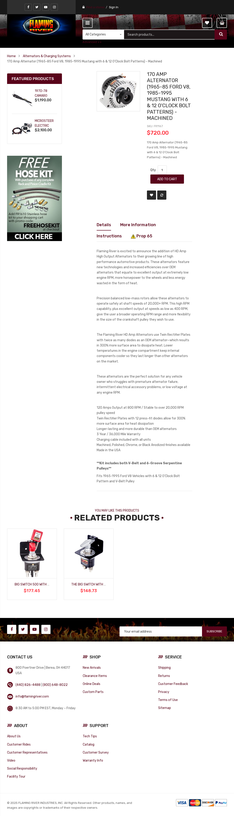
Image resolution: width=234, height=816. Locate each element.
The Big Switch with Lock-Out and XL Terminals (109, 584)
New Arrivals (92, 667)
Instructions (109, 236)
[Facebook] (28, 7)
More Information (138, 224)
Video (11, 760)
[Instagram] (54, 7)
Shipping (164, 667)
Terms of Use (168, 700)
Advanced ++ (92, 42)
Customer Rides (19, 744)
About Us (14, 736)
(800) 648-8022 (55, 685)
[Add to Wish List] (151, 195)
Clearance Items (95, 676)
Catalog (88, 744)
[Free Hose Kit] (34, 198)
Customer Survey (96, 752)
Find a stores (95, 7)
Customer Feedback (173, 684)
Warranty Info (93, 760)
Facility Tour (16, 776)
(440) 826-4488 (28, 685)
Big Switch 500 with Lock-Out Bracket (46, 584)
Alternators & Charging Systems (47, 56)
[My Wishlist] (207, 23)
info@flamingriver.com (32, 696)
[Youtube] (45, 7)
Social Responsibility (22, 768)
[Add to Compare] (161, 195)
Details (104, 224)
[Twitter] (36, 7)
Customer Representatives (27, 752)
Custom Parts (93, 692)
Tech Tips (90, 736)
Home (11, 56)
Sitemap (164, 708)
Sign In (113, 7)
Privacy (163, 692)
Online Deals (91, 684)
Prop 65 (144, 236)
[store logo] (41, 25)
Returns (164, 676)
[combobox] (169, 34)
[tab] (104, 225)
